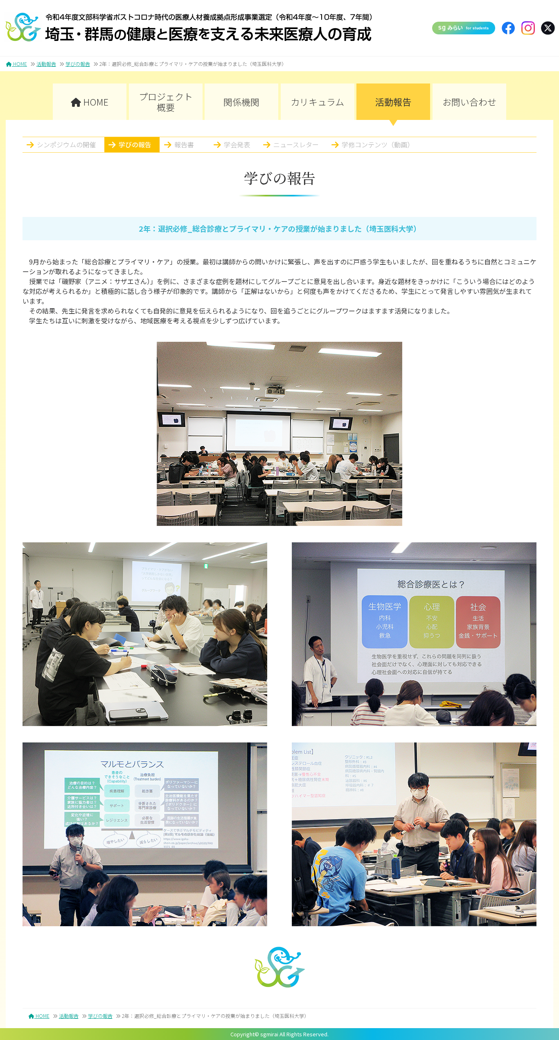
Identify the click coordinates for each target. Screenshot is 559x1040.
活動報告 (46, 63)
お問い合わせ (469, 101)
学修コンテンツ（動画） (378, 144)
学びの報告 (77, 63)
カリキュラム (317, 101)
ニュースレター (296, 144)
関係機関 (241, 101)
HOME (19, 63)
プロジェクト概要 (166, 101)
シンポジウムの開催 (66, 144)
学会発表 (237, 144)
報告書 (184, 144)
